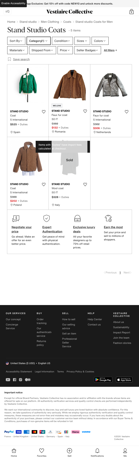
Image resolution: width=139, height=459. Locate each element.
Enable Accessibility (13, 3)
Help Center (95, 319)
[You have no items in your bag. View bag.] (131, 11)
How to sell (68, 319)
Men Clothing (50, 21)
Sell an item (69, 334)
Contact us (94, 325)
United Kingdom (21, 436)
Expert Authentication (52, 229)
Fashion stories (122, 343)
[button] (131, 11)
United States (37, 436)
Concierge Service (12, 326)
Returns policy (41, 343)
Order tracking (42, 321)
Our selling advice (68, 326)
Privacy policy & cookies (80, 371)
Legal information (44, 371)
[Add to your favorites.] (43, 112)
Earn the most (113, 227)
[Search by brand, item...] (7, 11)
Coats (67, 21)
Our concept (13, 319)
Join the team (121, 338)
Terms (60, 371)
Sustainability (121, 327)
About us (118, 322)
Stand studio (28, 21)
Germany (50, 436)
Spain (60, 436)
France (7, 436)
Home (11, 21)
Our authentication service (45, 332)
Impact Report (121, 332)
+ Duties (23, 124)
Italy (68, 436)
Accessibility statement (19, 371)
